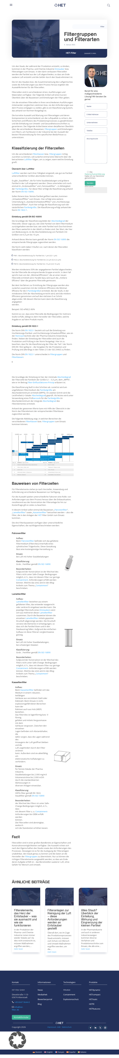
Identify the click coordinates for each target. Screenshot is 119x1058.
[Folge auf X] (100, 1028)
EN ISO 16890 (60, 239)
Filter (102, 26)
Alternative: (89, 186)
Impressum (51, 1027)
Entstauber (59, 69)
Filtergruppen (51, 129)
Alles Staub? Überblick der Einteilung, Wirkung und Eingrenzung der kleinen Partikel (91, 918)
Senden (90, 183)
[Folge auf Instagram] (105, 1028)
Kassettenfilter (39, 512)
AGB (58, 1027)
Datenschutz (67, 1027)
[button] (59, 1040)
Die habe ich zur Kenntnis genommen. (95, 175)
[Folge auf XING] (91, 1028)
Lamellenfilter (46, 612)
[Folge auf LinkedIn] (95, 1028)
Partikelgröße (46, 390)
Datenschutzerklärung (95, 174)
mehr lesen (52, 952)
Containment (42, 585)
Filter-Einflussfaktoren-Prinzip (41, 382)
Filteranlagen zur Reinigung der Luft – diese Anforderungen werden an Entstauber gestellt (59, 919)
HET (40, 515)
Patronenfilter (61, 509)
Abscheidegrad (58, 221)
